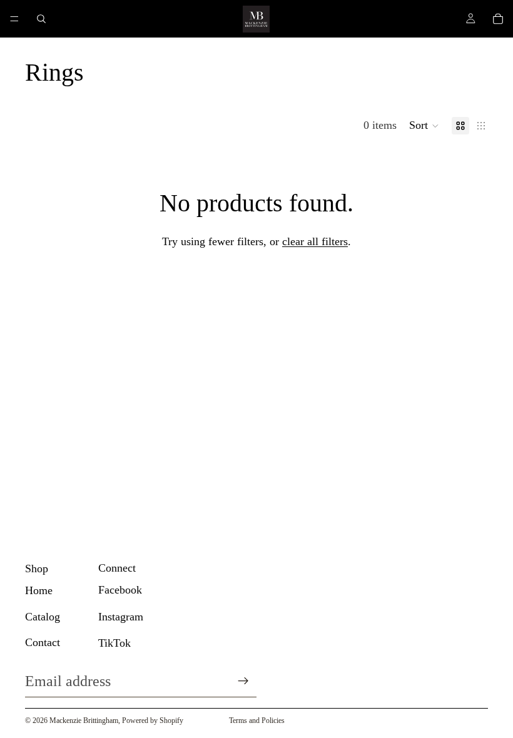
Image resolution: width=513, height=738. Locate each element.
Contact (42, 642)
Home (39, 590)
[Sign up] (243, 681)
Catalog (42, 616)
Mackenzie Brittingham (83, 720)
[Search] (41, 19)
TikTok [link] (114, 643)
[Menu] (14, 18)
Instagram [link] (120, 616)
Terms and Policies (257, 720)
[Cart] (498, 19)
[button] (424, 125)
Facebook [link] (120, 590)
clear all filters (315, 241)
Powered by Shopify (152, 720)
